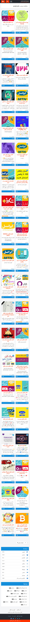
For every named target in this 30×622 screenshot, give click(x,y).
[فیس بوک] (11, 618)
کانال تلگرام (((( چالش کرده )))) (8, 340)
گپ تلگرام (19, 610)
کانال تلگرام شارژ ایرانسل (22, 392)
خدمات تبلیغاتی (23, 599)
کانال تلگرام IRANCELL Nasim (8, 234)
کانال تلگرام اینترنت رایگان (22, 75)
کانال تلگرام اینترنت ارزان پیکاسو (22, 261)
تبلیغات (13, 561)
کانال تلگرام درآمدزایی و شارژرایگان (8, 287)
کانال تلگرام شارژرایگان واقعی (22, 49)
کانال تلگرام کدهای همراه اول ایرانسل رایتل (8, 129)
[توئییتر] (13, 618)
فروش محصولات (15, 593)
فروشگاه (13, 569)
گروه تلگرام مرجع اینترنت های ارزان (22, 155)
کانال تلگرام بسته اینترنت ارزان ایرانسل (22, 102)
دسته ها (25, 549)
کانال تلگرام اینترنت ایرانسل (8, 260)
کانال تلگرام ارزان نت (22, 419)
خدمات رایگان (23, 602)
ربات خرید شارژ (22, 498)
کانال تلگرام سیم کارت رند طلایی (8, 76)
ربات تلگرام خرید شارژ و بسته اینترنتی (22, 472)
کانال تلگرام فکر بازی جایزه (8, 525)
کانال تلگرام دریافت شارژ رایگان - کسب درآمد (8, 208)
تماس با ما (14, 616)
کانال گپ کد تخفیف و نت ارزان (8, 181)
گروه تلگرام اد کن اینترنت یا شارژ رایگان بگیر (22, 314)
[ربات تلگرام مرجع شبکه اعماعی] (19, 618)
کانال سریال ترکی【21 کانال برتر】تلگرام (15, 612)
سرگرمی (13, 563)
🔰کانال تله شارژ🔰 (22, 445)
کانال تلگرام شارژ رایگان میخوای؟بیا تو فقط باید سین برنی (8, 315)
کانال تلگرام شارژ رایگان (8, 49)
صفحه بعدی (20, 543)
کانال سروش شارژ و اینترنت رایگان (22, 208)
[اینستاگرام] (15, 618)
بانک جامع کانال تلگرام (22, 588)
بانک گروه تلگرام (23, 596)
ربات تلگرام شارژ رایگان (8, 22)
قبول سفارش (14, 602)
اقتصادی (13, 558)
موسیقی (13, 575)
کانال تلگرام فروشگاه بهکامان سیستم (8, 472)
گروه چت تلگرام (12, 610)
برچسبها (25, 584)
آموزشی (13, 552)
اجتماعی (13, 555)
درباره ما (9, 616)
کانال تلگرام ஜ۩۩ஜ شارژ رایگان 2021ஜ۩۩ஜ (22, 129)
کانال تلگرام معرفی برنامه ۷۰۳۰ (8, 446)
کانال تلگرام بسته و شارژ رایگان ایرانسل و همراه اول (22, 181)
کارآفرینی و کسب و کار (13, 578)
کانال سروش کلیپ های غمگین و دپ (8, 155)
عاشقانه (13, 566)
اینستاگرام (24, 593)
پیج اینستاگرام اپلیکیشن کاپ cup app (22, 23)
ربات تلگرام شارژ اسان (8, 392)
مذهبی (13, 572)
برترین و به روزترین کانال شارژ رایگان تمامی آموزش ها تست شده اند (22, 368)
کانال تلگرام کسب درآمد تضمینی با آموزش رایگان (22, 525)
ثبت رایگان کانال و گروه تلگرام (15, 621)
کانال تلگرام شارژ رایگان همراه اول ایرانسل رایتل (22, 234)
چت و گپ (24, 604)
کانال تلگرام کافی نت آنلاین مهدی (8, 102)
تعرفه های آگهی (19, 616)
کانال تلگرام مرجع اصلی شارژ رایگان (8, 499)
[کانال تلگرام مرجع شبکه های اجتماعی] (17, 618)
